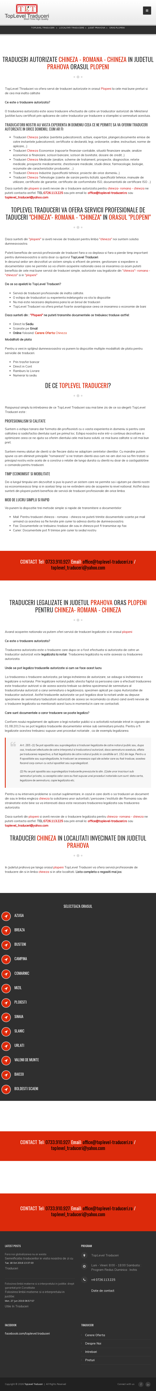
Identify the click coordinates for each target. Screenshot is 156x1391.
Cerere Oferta (95, 1335)
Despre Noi (93, 1343)
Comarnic (21, 973)
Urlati (19, 1045)
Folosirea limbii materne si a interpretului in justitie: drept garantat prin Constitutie (39, 1285)
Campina (20, 958)
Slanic (19, 1030)
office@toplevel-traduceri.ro (108, 561)
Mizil (18, 987)
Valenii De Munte (26, 1059)
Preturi (90, 1360)
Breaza (19, 929)
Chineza (51, 333)
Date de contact (102, 1291)
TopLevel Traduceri (33, 1384)
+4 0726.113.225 (103, 1280)
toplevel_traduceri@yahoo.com (78, 567)
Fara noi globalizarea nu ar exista (25, 1254)
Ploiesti (20, 1002)
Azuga (19, 915)
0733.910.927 (58, 561)
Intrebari (91, 1352)
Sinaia (18, 1016)
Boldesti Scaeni (26, 1088)
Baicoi (19, 1074)
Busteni (20, 944)
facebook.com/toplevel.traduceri (27, 1333)
